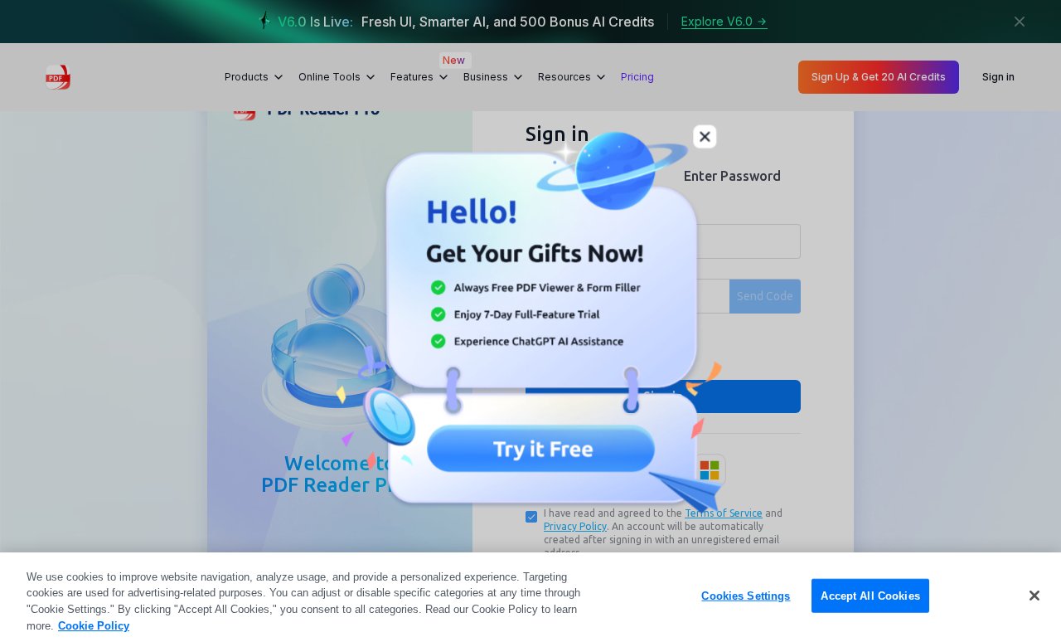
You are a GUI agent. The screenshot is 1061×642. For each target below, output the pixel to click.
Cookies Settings (745, 596)
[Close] (1034, 595)
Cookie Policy (93, 625)
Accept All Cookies (870, 596)
